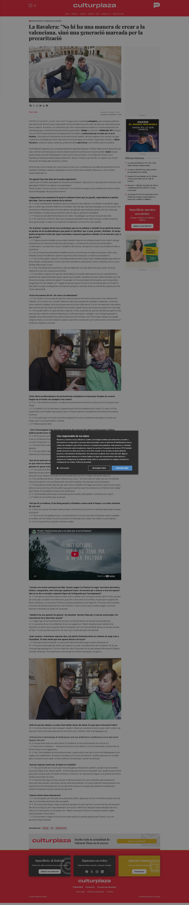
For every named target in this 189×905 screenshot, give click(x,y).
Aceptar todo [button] (122, 468)
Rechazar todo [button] (99, 468)
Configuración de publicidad (76, 459)
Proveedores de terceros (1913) (113, 448)
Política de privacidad (83, 462)
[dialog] (94, 452)
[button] (63, 468)
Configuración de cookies (66, 462)
